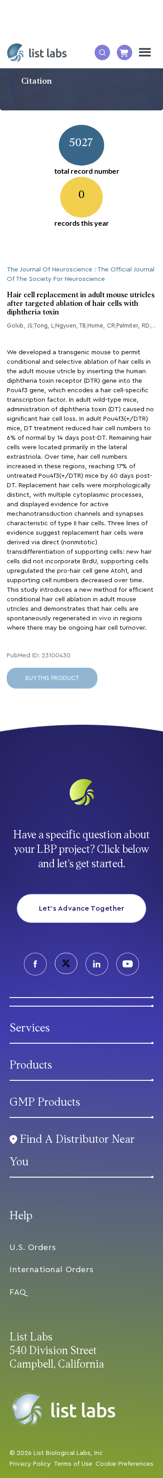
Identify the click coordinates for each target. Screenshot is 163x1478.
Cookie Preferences (124, 1464)
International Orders (52, 1269)
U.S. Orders (33, 1247)
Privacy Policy (30, 1464)
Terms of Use (73, 1464)
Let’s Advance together (82, 908)
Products (31, 1065)
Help (21, 1215)
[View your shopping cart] (124, 52)
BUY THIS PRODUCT (52, 678)
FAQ (18, 1292)
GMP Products (45, 1102)
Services (30, 1028)
